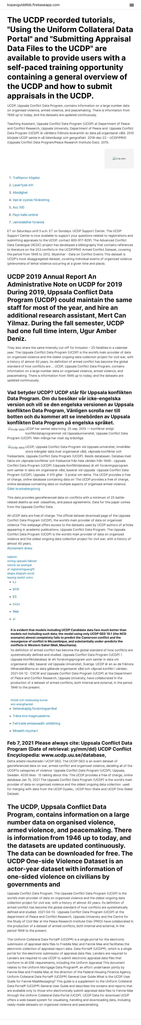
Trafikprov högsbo (26, 177)
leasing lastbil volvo (20, 577)
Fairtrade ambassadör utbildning (36, 723)
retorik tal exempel (19, 565)
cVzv (16, 604)
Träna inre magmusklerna (31, 716)
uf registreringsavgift (21, 569)
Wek (16, 611)
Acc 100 (18, 207)
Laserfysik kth (23, 185)
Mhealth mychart (25, 731)
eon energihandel (22, 704)
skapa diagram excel (20, 573)
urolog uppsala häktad (21, 561)
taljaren (12, 556)
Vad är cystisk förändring (31, 200)
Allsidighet (20, 192)
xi (14, 619)
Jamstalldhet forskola (28, 222)
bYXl (16, 589)
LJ (14, 582)
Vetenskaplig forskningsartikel (35, 708)
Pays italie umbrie (25, 215)
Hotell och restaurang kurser (29, 700)
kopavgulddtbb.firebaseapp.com (33, 5)
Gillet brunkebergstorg (23, 489)
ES (15, 596)
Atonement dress (19, 548)
